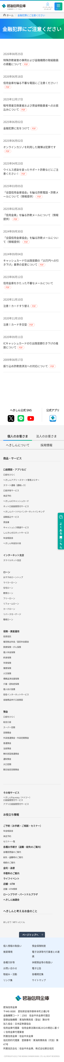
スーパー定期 (9, 727)
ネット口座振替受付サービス (16, 506)
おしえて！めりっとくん (14, 922)
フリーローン (9, 598)
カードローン (9, 608)
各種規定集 (37, 974)
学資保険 (7, 662)
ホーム (10, 15)
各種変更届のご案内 (12, 852)
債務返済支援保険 (11, 678)
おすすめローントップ (13, 577)
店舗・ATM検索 (10, 889)
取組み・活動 (10, 974)
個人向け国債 (9, 689)
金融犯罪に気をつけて (16, 128)
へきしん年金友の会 (12, 543)
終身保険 (7, 657)
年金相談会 (8, 538)
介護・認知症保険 (11, 683)
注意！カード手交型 (15, 324)
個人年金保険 (9, 652)
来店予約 (7, 495)
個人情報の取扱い (12, 945)
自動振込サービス (11, 516)
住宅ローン (8, 587)
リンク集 (7, 980)
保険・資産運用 (11, 631)
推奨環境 (7, 951)
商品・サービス (12, 458)
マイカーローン (10, 582)
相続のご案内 (9, 862)
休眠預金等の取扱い (42, 962)
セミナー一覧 (9, 841)
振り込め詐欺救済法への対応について (25, 366)
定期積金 (7, 732)
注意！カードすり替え (16, 306)
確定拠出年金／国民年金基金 (16, 641)
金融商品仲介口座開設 (13, 699)
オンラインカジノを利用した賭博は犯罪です (29, 147)
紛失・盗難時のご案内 (13, 857)
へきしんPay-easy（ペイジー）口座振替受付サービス (17, 799)
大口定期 (7, 764)
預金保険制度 (39, 945)
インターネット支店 (13, 555)
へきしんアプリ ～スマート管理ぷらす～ (21, 479)
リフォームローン (11, 603)
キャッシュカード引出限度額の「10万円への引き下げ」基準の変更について (31, 262)
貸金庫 (6, 522)
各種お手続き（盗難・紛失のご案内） (22, 846)
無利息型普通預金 (11, 753)
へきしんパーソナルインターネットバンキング (24, 511)
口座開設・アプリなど (14, 469)
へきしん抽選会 (11, 899)
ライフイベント (11, 878)
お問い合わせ (10, 968)
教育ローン (8, 593)
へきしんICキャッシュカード (16, 501)
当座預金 (7, 748)
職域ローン (8, 619)
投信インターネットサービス (16, 694)
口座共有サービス (11, 490)
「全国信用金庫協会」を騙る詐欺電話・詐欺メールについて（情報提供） (30, 194)
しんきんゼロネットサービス (16, 532)
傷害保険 (7, 668)
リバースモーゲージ (12, 614)
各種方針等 (9, 962)
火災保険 (7, 673)
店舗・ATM (9, 883)
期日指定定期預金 (11, 769)
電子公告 (36, 968)
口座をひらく (9, 474)
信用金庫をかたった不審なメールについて (28, 283)
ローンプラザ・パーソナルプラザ (20, 894)
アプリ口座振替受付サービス (16, 804)
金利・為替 (9, 868)
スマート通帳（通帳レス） (15, 485)
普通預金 (7, 743)
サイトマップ (39, 980)
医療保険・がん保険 (12, 647)
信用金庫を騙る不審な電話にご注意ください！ (30, 83)
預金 (5, 711)
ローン (6, 572)
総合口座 (7, 722)
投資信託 (7, 636)
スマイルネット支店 (12, 560)
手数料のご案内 (11, 873)
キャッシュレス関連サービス (16, 527)
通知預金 (7, 759)
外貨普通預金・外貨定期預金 (16, 737)
